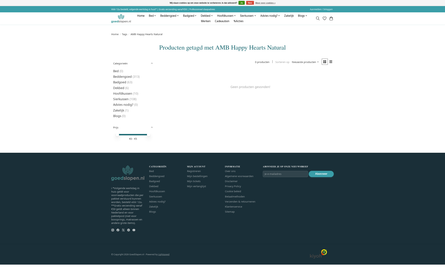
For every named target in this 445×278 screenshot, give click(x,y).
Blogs (117, 116)
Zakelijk (289, 16)
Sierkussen (121, 99)
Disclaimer (231, 181)
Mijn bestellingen (197, 176)
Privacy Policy (233, 186)
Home (141, 16)
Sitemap (230, 211)
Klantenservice (233, 206)
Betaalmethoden (235, 196)
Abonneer (321, 173)
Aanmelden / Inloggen (321, 9)
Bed (116, 71)
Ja (241, 3)
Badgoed (119, 82)
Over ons (230, 171)
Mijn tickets (194, 181)
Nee (250, 3)
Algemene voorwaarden (239, 176)
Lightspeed (163, 254)
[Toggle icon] (317, 18)
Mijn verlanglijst (196, 186)
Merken (206, 21)
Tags (124, 34)
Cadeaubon (222, 21)
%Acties (238, 21)
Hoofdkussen (122, 93)
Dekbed (118, 88)
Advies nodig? (123, 104)
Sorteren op (282, 62)
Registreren (194, 171)
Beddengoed (122, 76)
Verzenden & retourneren (240, 201)
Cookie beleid (233, 191)
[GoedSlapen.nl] (121, 18)
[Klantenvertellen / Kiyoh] (318, 258)
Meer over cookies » (265, 3)
